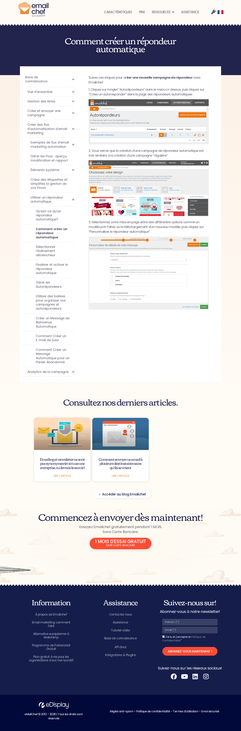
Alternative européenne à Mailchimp (51, 635)
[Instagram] (206, 676)
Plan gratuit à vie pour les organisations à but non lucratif (51, 658)
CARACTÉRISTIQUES (118, 12)
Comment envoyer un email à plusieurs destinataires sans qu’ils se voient (121, 463)
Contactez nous (120, 614)
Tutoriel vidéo (120, 630)
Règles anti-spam (121, 711)
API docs (120, 647)
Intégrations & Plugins (120, 655)
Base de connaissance (120, 638)
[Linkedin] (195, 676)
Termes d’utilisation (185, 711)
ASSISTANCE (190, 12)
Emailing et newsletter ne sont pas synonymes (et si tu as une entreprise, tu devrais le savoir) (62, 463)
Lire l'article (62, 476)
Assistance (120, 622)
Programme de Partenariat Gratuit (51, 647)
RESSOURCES (161, 12)
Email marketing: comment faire (51, 624)
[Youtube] (184, 676)
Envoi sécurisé (210, 711)
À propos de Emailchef (51, 614)
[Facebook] (174, 676)
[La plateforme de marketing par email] (33, 9)
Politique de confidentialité (153, 711)
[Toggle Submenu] (68, 79)
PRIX (142, 12)
